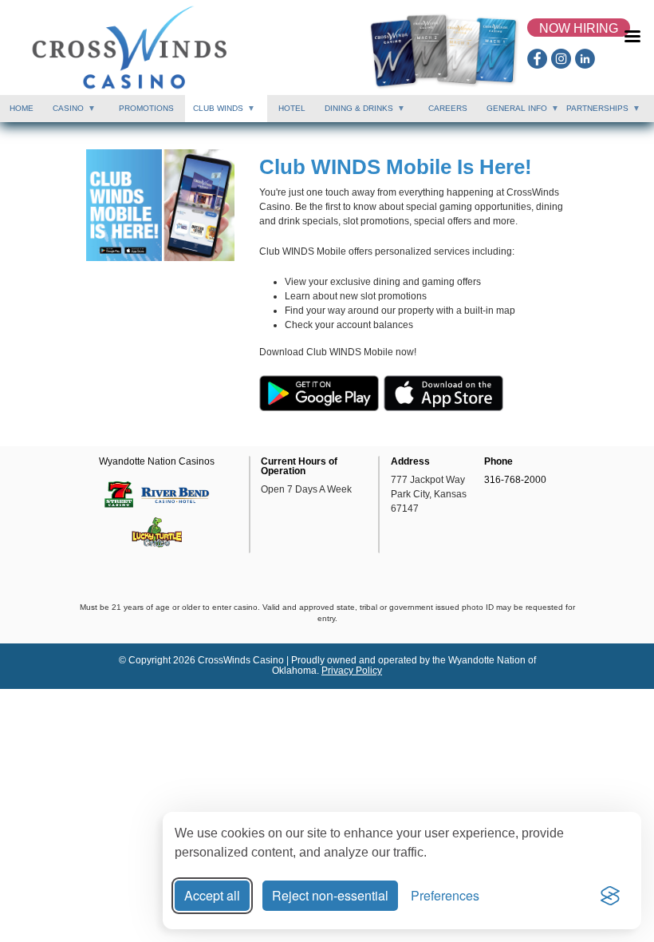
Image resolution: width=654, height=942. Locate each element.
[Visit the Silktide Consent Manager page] (610, 896)
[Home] (129, 47)
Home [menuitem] (21, 108)
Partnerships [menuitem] (593, 113)
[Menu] (634, 44)
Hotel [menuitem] (291, 108)
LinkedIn (585, 59)
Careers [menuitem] (447, 108)
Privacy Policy (351, 670)
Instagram (561, 59)
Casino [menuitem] (64, 113)
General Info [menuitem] (513, 113)
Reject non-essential (330, 895)
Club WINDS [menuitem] (214, 113)
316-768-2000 (515, 479)
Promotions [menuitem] (146, 108)
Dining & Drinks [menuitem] (355, 113)
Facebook (537, 59)
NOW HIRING (578, 28)
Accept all (212, 895)
